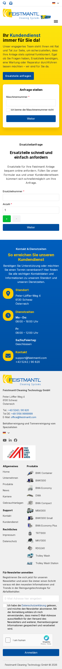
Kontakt (7, 515)
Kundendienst (10, 521)
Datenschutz (10, 541)
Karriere (7, 496)
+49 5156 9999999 (22, 413)
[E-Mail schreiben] (10, 3)
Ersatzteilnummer (13, 191)
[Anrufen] (4, 3)
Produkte (8, 484)
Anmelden (31, 652)
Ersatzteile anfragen (18, 75)
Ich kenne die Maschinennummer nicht (32, 109)
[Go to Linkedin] (10, 441)
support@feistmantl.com (31, 358)
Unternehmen (10, 477)
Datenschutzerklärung (34, 605)
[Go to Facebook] (15, 441)
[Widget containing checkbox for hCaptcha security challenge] (28, 640)
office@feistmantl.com (23, 417)
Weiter (31, 118)
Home (6, 471)
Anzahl (7, 204)
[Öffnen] (56, 21)
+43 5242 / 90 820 (28, 362)
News (6, 490)
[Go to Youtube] (5, 441)
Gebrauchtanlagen (13, 502)
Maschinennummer (17, 96)
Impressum (9, 534)
